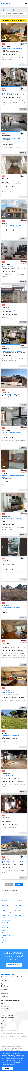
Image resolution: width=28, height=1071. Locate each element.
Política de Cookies (18, 1033)
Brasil (5, 10)
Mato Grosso (18, 900)
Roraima (4, 933)
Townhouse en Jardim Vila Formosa (13, 563)
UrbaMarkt (6, 3)
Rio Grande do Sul (7, 928)
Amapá (4, 903)
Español (5, 980)
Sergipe (4, 940)
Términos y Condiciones (6, 1033)
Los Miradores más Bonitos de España (11, 1030)
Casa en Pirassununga (9, 310)
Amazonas (5, 905)
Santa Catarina (6, 935)
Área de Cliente (5, 1008)
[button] (2, 32)
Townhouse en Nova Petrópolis (11, 225)
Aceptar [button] (7, 1068)
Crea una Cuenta (5, 1006)
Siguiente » (19, 884)
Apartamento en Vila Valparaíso (12, 49)
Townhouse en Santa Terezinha (11, 432)
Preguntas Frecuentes (7, 1015)
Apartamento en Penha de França (12, 861)
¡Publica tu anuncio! (14, 965)
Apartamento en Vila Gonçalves (12, 518)
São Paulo (5, 938)
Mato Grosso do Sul (20, 903)
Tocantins (5, 943)
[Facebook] (1, 986)
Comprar (10, 10)
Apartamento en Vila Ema (10, 93)
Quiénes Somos (5, 996)
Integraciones (4, 1020)
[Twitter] (8, 986)
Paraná (17, 913)
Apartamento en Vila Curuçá (11, 181)
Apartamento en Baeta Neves (11, 646)
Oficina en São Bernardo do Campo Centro (13, 476)
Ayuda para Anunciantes (7, 1017)
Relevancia (21, 10)
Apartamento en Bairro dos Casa (12, 351)
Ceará (4, 910)
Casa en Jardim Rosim (9, 775)
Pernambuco (18, 915)
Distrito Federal (6, 913)
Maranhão (18, 898)
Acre (3, 898)
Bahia (3, 908)
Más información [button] (11, 1064)
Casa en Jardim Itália (8, 693)
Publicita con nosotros (7, 1004)
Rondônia (4, 930)
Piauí (16, 918)
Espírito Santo (6, 915)
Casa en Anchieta (7, 267)
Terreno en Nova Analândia (10, 736)
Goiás (3, 918)
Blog (2, 1027)
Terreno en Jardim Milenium (10, 394)
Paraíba (17, 910)
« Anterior (9, 884)
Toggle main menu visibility (26, 3)
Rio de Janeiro (6, 920)
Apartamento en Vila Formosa (11, 138)
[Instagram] (5, 986)
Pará (16, 908)
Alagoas (4, 900)
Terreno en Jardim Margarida (11, 607)
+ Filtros (16, 10)
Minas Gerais (18, 905)
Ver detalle (23, 65)
